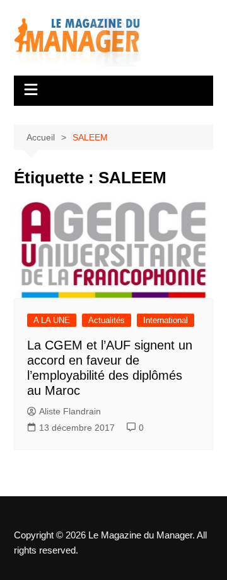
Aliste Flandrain (70, 411)
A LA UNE (51, 320)
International (165, 320)
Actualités (106, 320)
